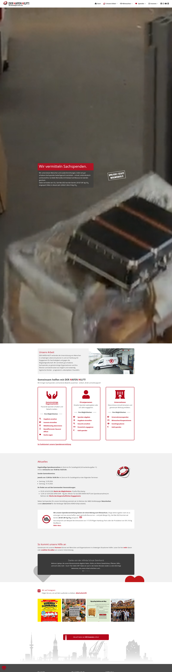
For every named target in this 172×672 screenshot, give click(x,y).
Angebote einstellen (85, 420)
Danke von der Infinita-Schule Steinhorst (86, 560)
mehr (125, 548)
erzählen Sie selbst (47, 550)
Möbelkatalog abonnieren (53, 426)
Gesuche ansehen (84, 424)
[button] (4, 668)
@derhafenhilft (81, 593)
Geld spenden (82, 431)
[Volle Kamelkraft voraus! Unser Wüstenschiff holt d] (122, 610)
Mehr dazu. (57, 525)
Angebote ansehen (50, 419)
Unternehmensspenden (120, 417)
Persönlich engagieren (85, 427)
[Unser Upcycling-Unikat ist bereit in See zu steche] (98, 610)
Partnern (58, 548)
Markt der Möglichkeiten (62, 491)
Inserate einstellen (50, 422)
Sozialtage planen (118, 424)
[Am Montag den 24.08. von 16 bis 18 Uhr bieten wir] (74, 610)
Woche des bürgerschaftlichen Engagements (65, 496)
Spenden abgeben (84, 417)
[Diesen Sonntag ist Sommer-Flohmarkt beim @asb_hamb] (49, 610)
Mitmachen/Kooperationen (121, 420)
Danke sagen (48, 435)
